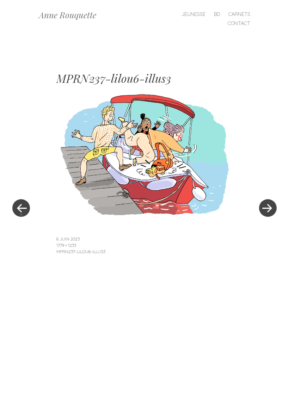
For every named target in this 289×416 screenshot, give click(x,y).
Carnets (239, 14)
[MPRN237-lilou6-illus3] (144, 213)
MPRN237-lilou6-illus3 (80, 251)
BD (217, 14)
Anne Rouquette (67, 14)
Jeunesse (193, 14)
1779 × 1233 (66, 245)
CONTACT (239, 23)
